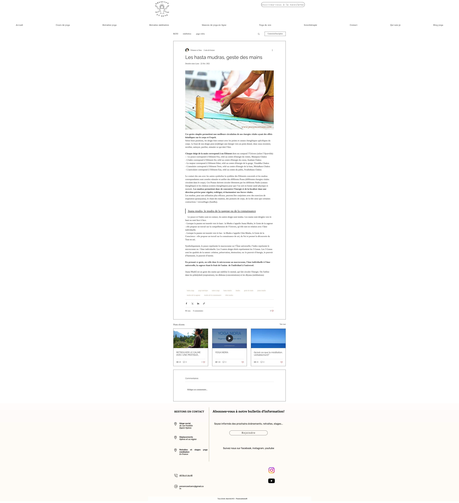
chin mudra (229, 295)
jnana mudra (261, 290)
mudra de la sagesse (193, 295)
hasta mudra (228, 290)
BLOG (175, 34)
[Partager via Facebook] (186, 303)
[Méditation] (268, 338)
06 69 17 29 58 (185, 475)
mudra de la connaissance (212, 295)
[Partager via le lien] (204, 303)
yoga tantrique (203, 290)
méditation (187, 34)
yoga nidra (200, 34)
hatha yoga (190, 290)
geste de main (248, 290)
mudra (238, 290)
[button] (283, 4)
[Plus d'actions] (272, 50)
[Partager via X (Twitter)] (192, 303)
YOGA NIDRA (221, 352)
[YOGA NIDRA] (229, 338)
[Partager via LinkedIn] (198, 303)
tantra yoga (215, 290)
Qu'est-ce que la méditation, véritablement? (268, 353)
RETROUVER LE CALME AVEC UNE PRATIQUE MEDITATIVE (188, 353)
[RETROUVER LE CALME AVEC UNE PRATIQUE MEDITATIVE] (190, 338)
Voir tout (283, 324)
